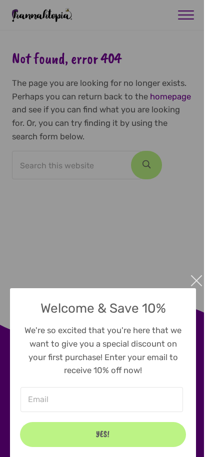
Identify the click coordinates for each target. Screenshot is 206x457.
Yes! (103, 434)
